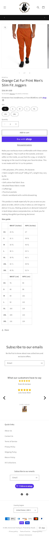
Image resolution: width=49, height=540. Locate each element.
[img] (24, 380)
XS (5, 109)
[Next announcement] (44, 17)
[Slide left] (19, 73)
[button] (4, 7)
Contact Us (9, 436)
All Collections (10, 463)
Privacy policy (13, 531)
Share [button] (7, 330)
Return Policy (10, 457)
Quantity (5, 119)
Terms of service (25, 531)
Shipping (12, 93)
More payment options (24, 145)
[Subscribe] (41, 363)
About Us (8, 431)
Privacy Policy (10, 447)
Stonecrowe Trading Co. (15, 528)
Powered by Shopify (29, 528)
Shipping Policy (11, 452)
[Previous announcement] (4, 17)
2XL (5, 114)
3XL (14, 114)
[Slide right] (29, 73)
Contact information (25, 535)
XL (34, 109)
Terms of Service (11, 441)
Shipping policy (37, 531)
